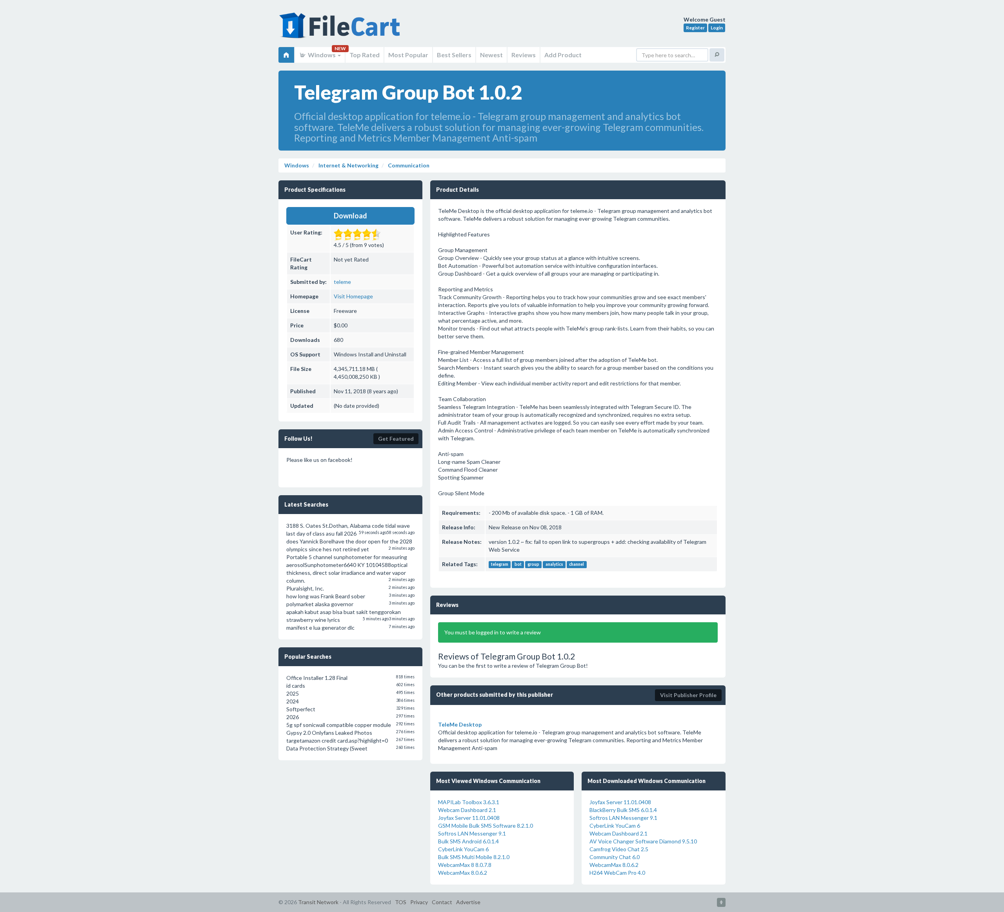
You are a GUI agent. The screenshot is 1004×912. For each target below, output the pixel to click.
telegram (499, 564)
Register (695, 28)
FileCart (341, 29)
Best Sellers (454, 54)
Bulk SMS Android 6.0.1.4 (468, 841)
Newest (491, 54)
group (533, 564)
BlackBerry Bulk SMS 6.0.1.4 (623, 810)
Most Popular (408, 54)
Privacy (419, 902)
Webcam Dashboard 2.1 (467, 810)
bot (518, 564)
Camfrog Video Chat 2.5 (618, 849)
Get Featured (396, 438)
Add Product (563, 54)
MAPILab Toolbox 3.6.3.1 (468, 802)
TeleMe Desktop (460, 724)
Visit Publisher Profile (688, 695)
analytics (554, 564)
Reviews (523, 54)
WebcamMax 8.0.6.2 (462, 872)
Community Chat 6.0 (614, 857)
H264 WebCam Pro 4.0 (617, 872)
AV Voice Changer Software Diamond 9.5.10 (643, 841)
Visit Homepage (353, 296)
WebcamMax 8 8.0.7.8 (464, 864)
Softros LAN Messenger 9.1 (472, 833)
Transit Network (318, 902)
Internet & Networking (347, 165)
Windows (322, 54)
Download (350, 215)
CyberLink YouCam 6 (463, 849)
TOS (400, 902)
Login (717, 28)
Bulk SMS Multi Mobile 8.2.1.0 (473, 857)
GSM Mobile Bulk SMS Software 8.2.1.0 (485, 825)
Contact (442, 902)
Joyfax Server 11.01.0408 (469, 817)
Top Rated (364, 54)
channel (576, 564)
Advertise (468, 902)
